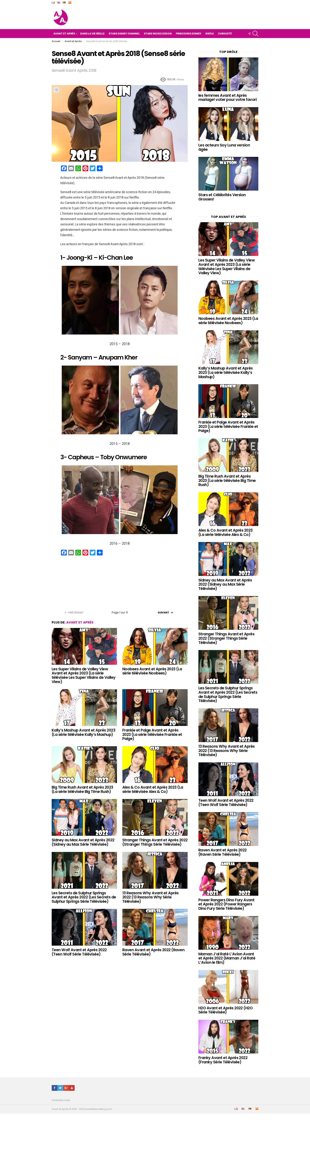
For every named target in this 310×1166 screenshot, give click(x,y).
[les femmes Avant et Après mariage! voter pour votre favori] (228, 74)
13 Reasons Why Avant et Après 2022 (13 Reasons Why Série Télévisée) (150, 897)
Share (56, 90)
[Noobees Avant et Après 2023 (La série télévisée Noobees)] (155, 646)
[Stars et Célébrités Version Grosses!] (228, 174)
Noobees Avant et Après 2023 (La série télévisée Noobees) (152, 671)
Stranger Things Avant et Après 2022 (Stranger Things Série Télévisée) (155, 842)
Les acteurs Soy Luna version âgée (224, 147)
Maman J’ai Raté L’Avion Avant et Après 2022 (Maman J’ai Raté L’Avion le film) (226, 958)
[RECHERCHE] (255, 33)
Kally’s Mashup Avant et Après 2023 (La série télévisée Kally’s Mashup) (83, 732)
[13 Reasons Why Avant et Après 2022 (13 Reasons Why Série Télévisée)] (155, 870)
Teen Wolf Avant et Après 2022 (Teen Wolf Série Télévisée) (79, 952)
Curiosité (225, 33)
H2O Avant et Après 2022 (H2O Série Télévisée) (225, 1010)
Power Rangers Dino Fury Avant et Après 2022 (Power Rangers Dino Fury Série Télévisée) (226, 904)
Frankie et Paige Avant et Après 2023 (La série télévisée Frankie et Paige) (152, 734)
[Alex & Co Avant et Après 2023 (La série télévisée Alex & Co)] (155, 764)
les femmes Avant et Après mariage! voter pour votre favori (227, 97)
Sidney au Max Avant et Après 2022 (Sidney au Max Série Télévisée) (83, 842)
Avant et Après (64, 33)
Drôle (209, 33)
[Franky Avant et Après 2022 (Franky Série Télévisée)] (228, 1036)
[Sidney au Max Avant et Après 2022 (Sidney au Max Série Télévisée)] (84, 817)
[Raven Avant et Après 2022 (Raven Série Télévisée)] (155, 927)
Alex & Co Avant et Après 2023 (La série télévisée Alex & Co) (152, 789)
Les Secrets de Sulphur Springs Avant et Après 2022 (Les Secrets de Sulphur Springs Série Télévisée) (84, 897)
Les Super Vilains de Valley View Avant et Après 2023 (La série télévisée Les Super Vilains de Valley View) (84, 675)
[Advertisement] (120, 584)
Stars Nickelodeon (158, 33)
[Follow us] (249, 33)
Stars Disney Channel (124, 33)
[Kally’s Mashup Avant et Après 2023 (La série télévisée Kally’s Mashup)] (84, 707)
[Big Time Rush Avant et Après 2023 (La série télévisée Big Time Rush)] (84, 764)
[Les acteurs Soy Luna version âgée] (228, 124)
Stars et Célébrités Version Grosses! (222, 197)
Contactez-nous (61, 1100)
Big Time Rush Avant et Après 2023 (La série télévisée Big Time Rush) (82, 789)
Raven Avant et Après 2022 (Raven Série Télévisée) (153, 952)
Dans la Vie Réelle (92, 33)
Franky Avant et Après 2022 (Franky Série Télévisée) (222, 1060)
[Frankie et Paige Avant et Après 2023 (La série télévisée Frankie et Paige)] (155, 707)
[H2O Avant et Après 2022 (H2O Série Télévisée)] (228, 987)
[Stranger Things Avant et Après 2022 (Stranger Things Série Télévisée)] (155, 817)
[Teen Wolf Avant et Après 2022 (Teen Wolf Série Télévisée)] (84, 927)
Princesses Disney (188, 33)
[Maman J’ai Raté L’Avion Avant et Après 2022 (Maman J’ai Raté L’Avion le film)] (228, 933)
